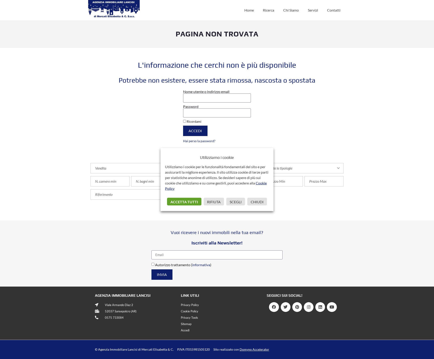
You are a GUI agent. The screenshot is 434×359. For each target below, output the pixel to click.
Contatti (333, 10)
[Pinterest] (297, 307)
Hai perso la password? (199, 141)
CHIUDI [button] (257, 202)
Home (249, 10)
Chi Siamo (291, 10)
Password (190, 106)
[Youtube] (332, 307)
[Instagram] (309, 307)
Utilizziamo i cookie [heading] (217, 157)
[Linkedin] (320, 307)
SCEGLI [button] (236, 202)
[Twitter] (285, 307)
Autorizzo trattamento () (183, 264)
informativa (201, 264)
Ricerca (268, 10)
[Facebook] (274, 307)
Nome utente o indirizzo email (206, 91)
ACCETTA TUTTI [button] (184, 202)
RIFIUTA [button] (214, 202)
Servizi (313, 10)
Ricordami (193, 121)
